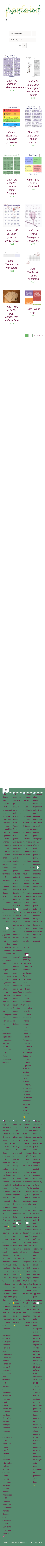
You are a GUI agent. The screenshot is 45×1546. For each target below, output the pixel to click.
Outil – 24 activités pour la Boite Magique (11, 186)
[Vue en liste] (24, 45)
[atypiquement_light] (22, 5)
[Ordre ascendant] (34, 33)
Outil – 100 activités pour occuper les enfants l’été (12, 313)
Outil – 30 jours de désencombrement (15, 84)
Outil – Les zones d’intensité (33, 183)
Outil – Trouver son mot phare (12, 264)
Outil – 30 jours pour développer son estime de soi (33, 88)
